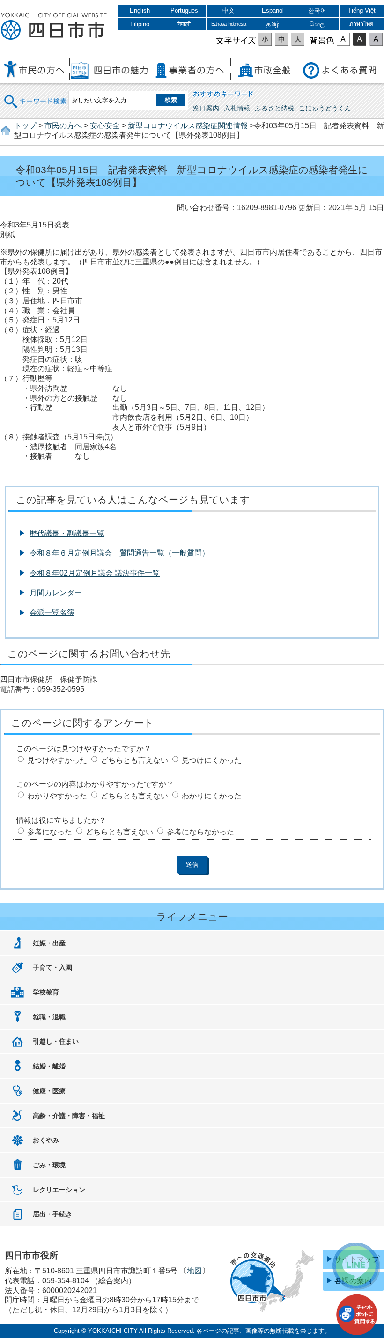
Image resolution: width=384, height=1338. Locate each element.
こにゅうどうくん (325, 108)
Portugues (184, 10)
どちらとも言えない (134, 760)
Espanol (273, 10)
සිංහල (317, 24)
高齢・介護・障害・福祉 (69, 1115)
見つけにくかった (212, 760)
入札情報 (237, 108)
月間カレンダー (56, 593)
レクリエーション (59, 1189)
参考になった (49, 832)
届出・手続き (52, 1214)
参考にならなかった (200, 832)
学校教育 (46, 992)
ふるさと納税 (274, 108)
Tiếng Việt (362, 10)
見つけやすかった (57, 760)
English (140, 10)
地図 (194, 1271)
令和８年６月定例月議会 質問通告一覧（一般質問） (119, 553)
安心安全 (105, 126)
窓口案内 (206, 108)
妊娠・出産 (49, 943)
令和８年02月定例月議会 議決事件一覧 (95, 573)
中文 (228, 10)
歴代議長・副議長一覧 (67, 533)
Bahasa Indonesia (228, 24)
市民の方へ (63, 126)
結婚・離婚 (49, 1066)
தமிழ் (273, 24)
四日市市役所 (54, 27)
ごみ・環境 (49, 1165)
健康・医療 (49, 1091)
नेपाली (184, 24)
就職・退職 (49, 1017)
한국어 (317, 10)
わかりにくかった (212, 796)
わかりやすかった (57, 796)
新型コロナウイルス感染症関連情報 (188, 126)
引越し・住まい (56, 1041)
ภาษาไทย (361, 24)
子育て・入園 (52, 967)
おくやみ (46, 1140)
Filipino (139, 24)
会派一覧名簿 (52, 612)
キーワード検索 (36, 95)
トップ (25, 126)
